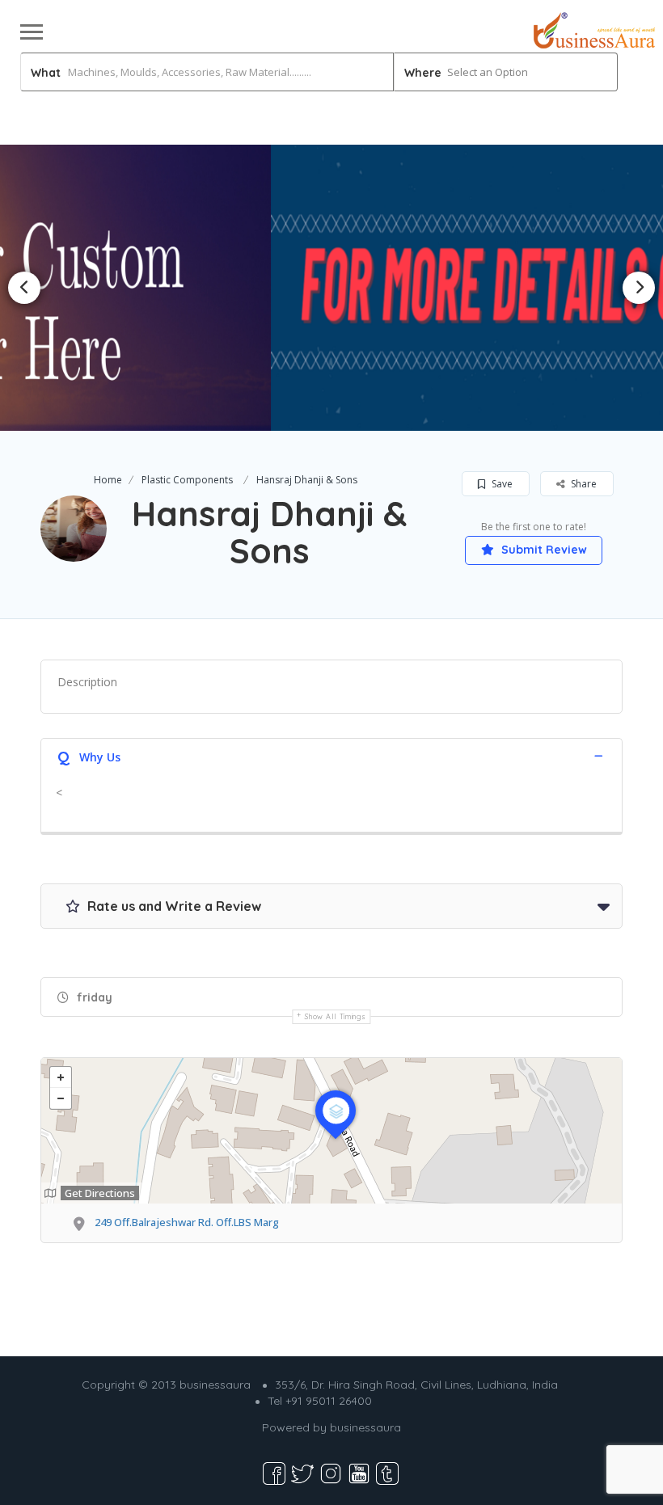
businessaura (365, 1427)
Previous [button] (24, 287)
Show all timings (335, 1016)
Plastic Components (187, 480)
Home (108, 480)
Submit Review (542, 549)
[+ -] (331, 1131)
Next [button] (638, 287)
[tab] (331, 755)
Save (501, 484)
